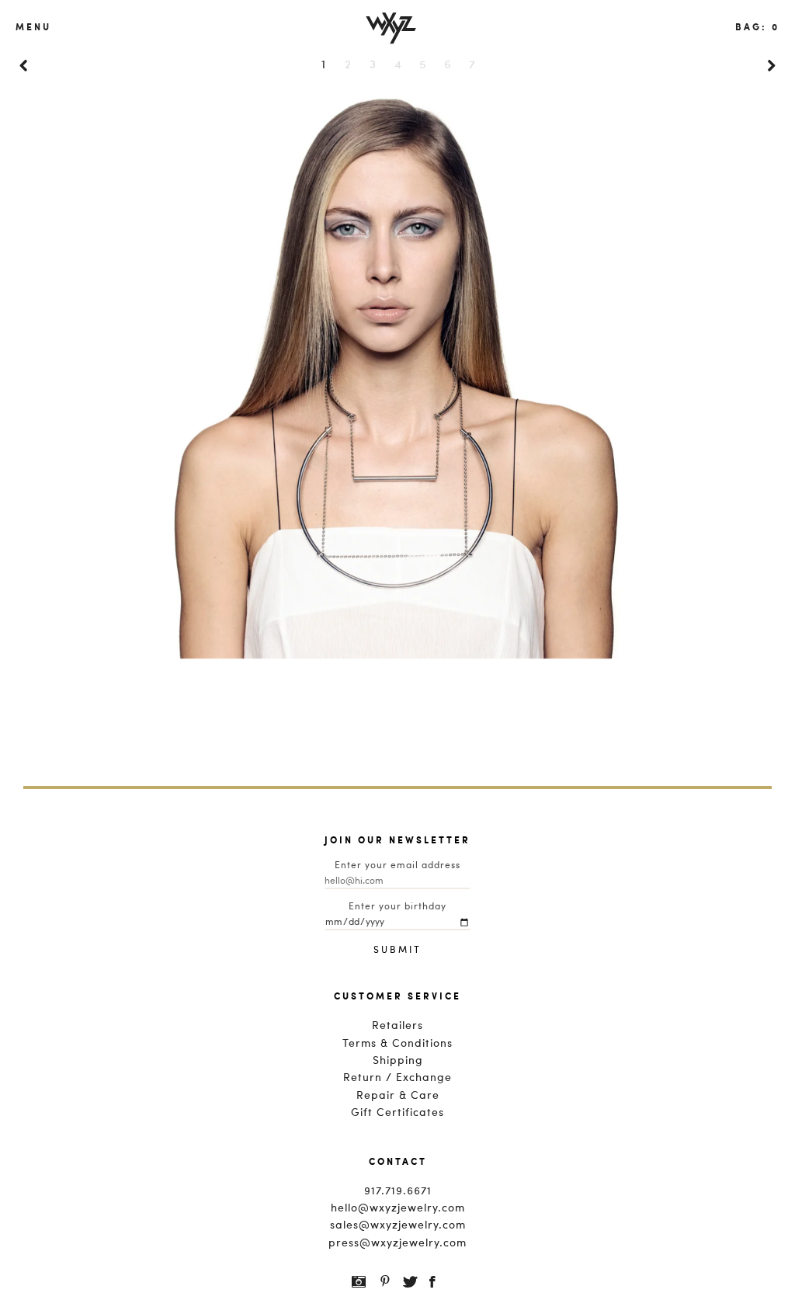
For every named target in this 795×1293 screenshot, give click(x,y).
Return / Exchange (397, 1077)
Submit (397, 950)
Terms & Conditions (397, 1043)
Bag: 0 (757, 26)
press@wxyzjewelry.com (397, 1243)
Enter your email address (397, 866)
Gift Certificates (397, 1112)
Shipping (398, 1060)
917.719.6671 (398, 1191)
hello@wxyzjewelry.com (398, 1208)
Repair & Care (397, 1095)
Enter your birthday (397, 907)
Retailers (397, 1025)
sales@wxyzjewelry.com (398, 1225)
